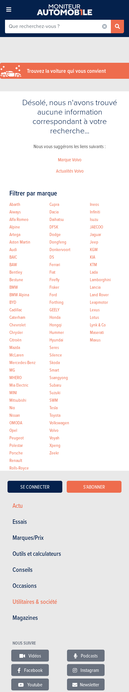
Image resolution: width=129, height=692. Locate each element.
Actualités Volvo (70, 171)
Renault (15, 460)
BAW (13, 264)
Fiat (52, 272)
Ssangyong (58, 377)
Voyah (54, 438)
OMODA (15, 423)
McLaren (16, 355)
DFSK (53, 227)
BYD (12, 302)
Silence (55, 355)
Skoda (54, 362)
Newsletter (89, 684)
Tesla (53, 407)
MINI (13, 392)
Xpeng (54, 445)
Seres (54, 347)
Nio (12, 407)
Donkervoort (59, 249)
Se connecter (34, 486)
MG (12, 370)
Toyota (54, 415)
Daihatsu (56, 219)
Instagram (89, 670)
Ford (53, 295)
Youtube (34, 684)
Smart (54, 370)
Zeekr (54, 453)
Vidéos (34, 655)
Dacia (54, 212)
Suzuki (54, 392)
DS (51, 257)
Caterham (17, 317)
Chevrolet (17, 325)
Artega (14, 234)
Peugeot (16, 438)
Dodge (55, 234)
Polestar (16, 445)
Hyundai (56, 340)
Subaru (55, 385)
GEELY (54, 310)
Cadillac (15, 310)
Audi (13, 249)
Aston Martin (19, 242)
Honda (54, 317)
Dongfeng (57, 242)
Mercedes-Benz (22, 362)
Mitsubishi (17, 400)
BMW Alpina (19, 295)
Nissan (14, 415)
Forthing (56, 302)
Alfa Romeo (18, 219)
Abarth (14, 204)
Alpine (14, 227)
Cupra (54, 204)
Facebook (33, 670)
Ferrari (54, 264)
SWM (53, 400)
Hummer (56, 332)
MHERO (15, 377)
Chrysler (16, 332)
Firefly (54, 279)
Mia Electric (18, 385)
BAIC (13, 257)
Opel (13, 430)
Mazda (14, 347)
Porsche (16, 453)
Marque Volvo (69, 159)
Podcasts (89, 655)
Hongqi (55, 325)
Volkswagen (59, 423)
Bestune (16, 279)
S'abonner (94, 486)
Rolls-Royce (19, 468)
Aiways (15, 212)
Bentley (15, 272)
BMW (13, 287)
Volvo (54, 430)
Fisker (54, 287)
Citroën (15, 340)
